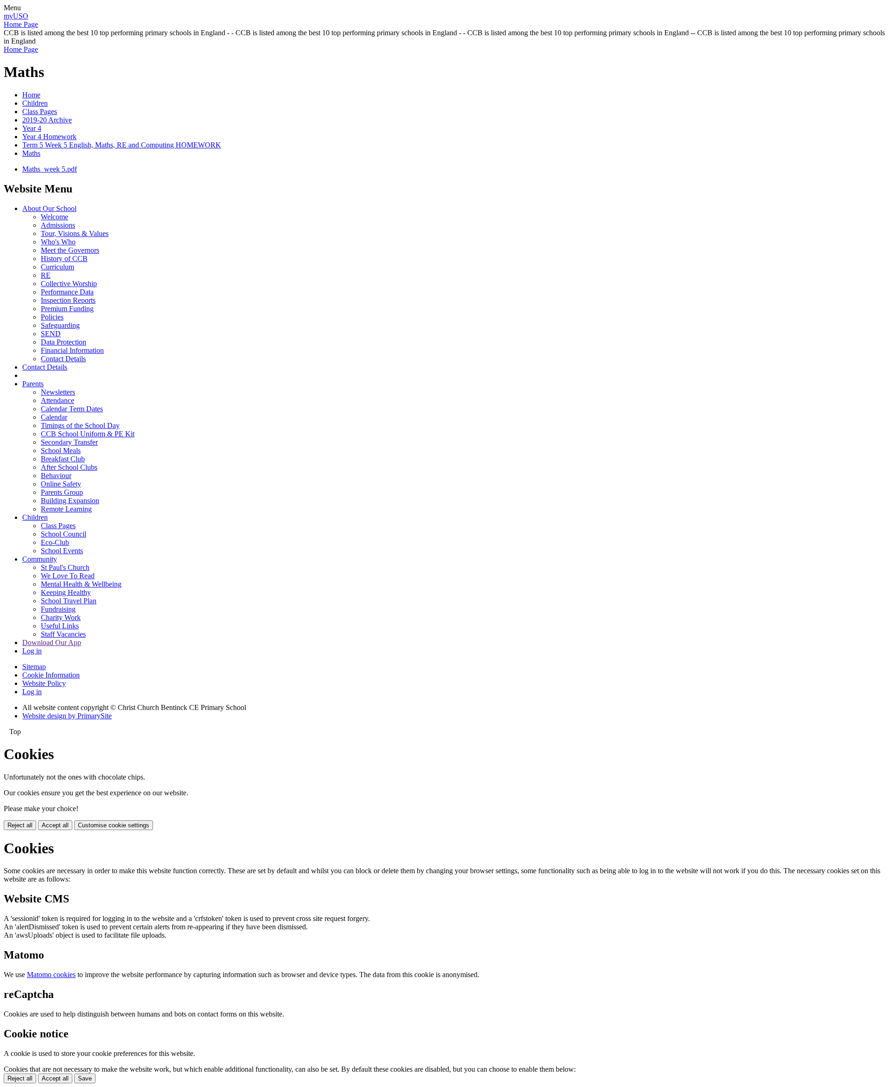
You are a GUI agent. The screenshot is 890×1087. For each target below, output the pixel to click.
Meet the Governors (70, 250)
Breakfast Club (63, 459)
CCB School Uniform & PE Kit (87, 434)
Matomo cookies (51, 974)
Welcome (54, 217)
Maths (31, 153)
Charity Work (61, 617)
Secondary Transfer (69, 442)
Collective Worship (69, 284)
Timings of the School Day (80, 425)
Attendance (57, 400)
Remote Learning (66, 509)
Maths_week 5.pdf (49, 169)
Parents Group (62, 492)
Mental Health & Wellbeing (81, 584)
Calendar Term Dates (72, 409)
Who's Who (58, 242)
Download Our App (51, 642)
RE (46, 275)
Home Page (21, 24)
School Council (63, 534)
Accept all (55, 825)
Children (35, 103)
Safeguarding (60, 325)
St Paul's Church (65, 567)
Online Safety (61, 484)
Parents (33, 384)
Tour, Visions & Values (74, 233)
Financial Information (72, 350)
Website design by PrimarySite (67, 716)
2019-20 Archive (47, 120)
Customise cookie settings (113, 825)
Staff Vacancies (63, 634)
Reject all (19, 825)
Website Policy (44, 683)
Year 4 (31, 128)
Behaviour (56, 476)
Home (31, 95)
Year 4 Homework (49, 137)
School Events (62, 551)
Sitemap (34, 667)
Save (85, 1078)
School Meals (61, 450)
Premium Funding (67, 309)
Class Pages (39, 111)
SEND (51, 334)
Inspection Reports (68, 300)
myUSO (16, 16)
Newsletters (58, 392)
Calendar (54, 417)
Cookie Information (51, 675)
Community (39, 559)
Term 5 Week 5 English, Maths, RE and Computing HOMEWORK (121, 145)
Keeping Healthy (66, 592)
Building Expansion (70, 501)
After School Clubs (69, 467)
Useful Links (60, 626)
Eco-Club (55, 542)
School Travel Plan (68, 601)
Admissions (58, 225)
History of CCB (64, 258)
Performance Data (67, 292)
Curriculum (57, 267)
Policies (52, 317)
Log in (32, 651)
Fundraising (58, 609)
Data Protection (63, 342)
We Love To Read (68, 576)
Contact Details (63, 359)
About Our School (49, 208)
